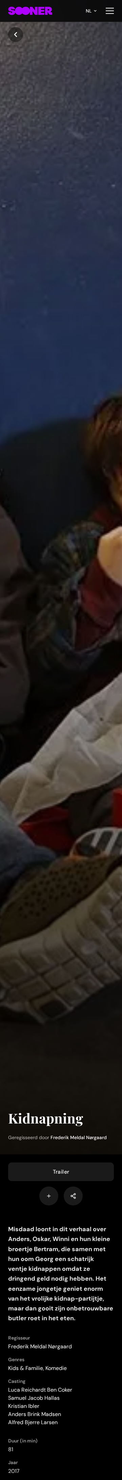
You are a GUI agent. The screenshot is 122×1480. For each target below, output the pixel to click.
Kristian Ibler (23, 1406)
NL (89, 11)
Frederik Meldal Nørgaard (78, 1137)
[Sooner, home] (30, 11)
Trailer (61, 1171)
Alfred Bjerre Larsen (33, 1422)
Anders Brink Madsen (34, 1414)
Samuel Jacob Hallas (34, 1397)
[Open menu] (110, 11)
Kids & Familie (25, 1368)
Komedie (56, 1368)
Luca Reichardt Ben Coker (40, 1389)
